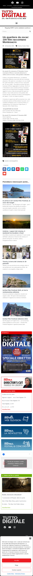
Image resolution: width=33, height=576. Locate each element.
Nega (16, 565)
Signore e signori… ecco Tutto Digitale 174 (14, 397)
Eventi (24, 46)
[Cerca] (30, 31)
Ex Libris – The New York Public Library (13, 504)
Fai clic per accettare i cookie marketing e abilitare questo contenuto (15, 463)
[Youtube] (17, 2)
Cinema (20, 46)
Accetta (16, 560)
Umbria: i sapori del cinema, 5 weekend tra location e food (14, 232)
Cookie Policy (10, 573)
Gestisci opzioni (16, 570)
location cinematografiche (11, 161)
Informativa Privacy (20, 573)
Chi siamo (9, 5)
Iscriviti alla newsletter (17, 7)
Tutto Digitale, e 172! (8, 403)
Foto (27, 535)
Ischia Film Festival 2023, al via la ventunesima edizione (15, 291)
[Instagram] (22, 2)
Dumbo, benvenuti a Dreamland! (11, 494)
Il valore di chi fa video (8, 394)
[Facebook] (12, 2)
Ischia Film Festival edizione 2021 (15, 319)
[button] (30, 538)
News (27, 46)
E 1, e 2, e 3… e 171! (8, 407)
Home (4, 5)
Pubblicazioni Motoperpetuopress (21, 5)
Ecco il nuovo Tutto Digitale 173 (11, 400)
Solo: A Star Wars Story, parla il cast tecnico (14, 501)
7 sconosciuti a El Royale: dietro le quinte (13, 498)
